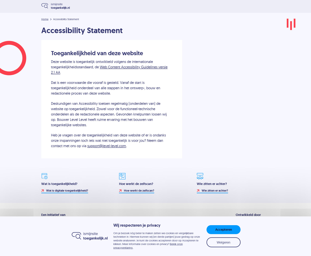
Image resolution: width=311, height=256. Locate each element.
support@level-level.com (106, 146)
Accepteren (223, 229)
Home (44, 19)
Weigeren (223, 242)
